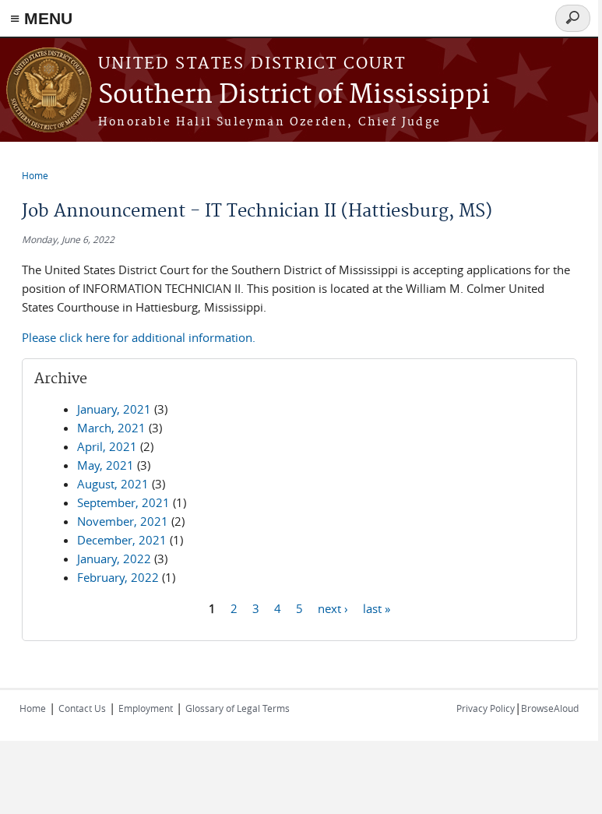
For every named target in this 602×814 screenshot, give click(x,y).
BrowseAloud (550, 708)
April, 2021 (107, 446)
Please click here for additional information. (138, 337)
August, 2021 (113, 484)
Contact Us (82, 708)
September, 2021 (123, 502)
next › (333, 607)
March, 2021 (111, 427)
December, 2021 (122, 540)
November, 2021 (122, 521)
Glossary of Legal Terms (237, 708)
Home (35, 175)
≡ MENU (41, 18)
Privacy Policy (485, 708)
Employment (145, 708)
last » (376, 607)
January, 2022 (114, 558)
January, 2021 (114, 409)
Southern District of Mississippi (294, 95)
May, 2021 (105, 465)
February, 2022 (118, 577)
